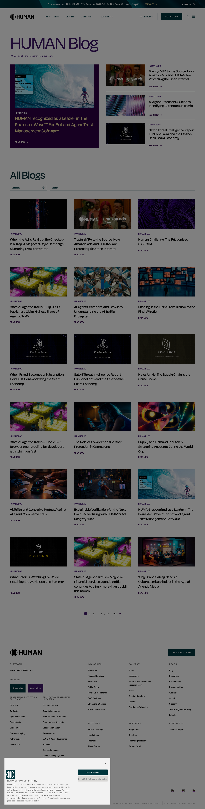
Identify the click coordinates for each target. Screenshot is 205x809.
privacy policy (33, 801)
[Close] (105, 763)
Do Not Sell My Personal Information (92, 779)
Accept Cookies (92, 772)
